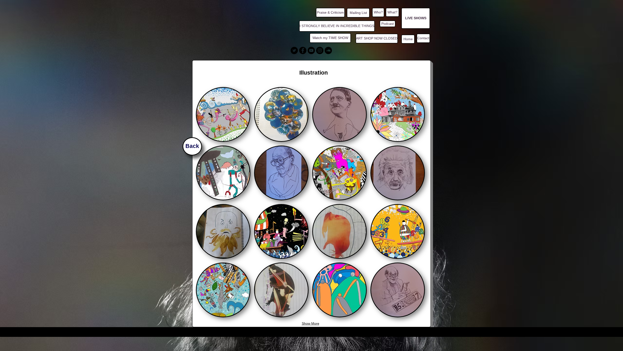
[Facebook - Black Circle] (302, 50)
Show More (310, 323)
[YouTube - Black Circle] (311, 50)
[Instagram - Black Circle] (319, 50)
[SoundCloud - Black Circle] (328, 50)
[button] (223, 114)
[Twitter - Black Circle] (294, 50)
